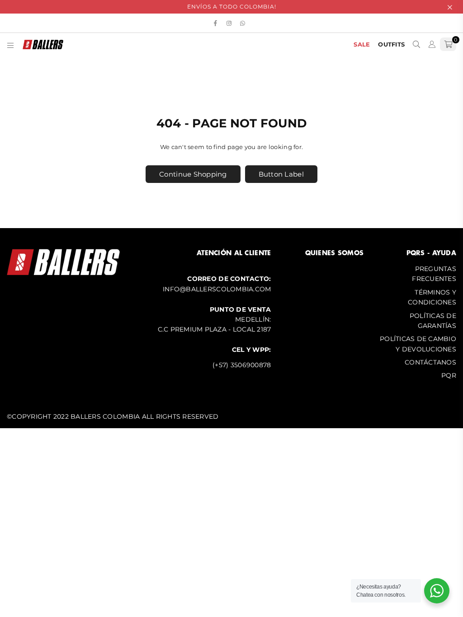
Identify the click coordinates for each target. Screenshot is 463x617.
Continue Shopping (193, 174)
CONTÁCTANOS (430, 362)
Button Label (281, 174)
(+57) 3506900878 (242, 365)
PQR (448, 375)
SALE (362, 44)
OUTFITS (391, 44)
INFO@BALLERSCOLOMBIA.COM (217, 289)
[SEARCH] (416, 44)
